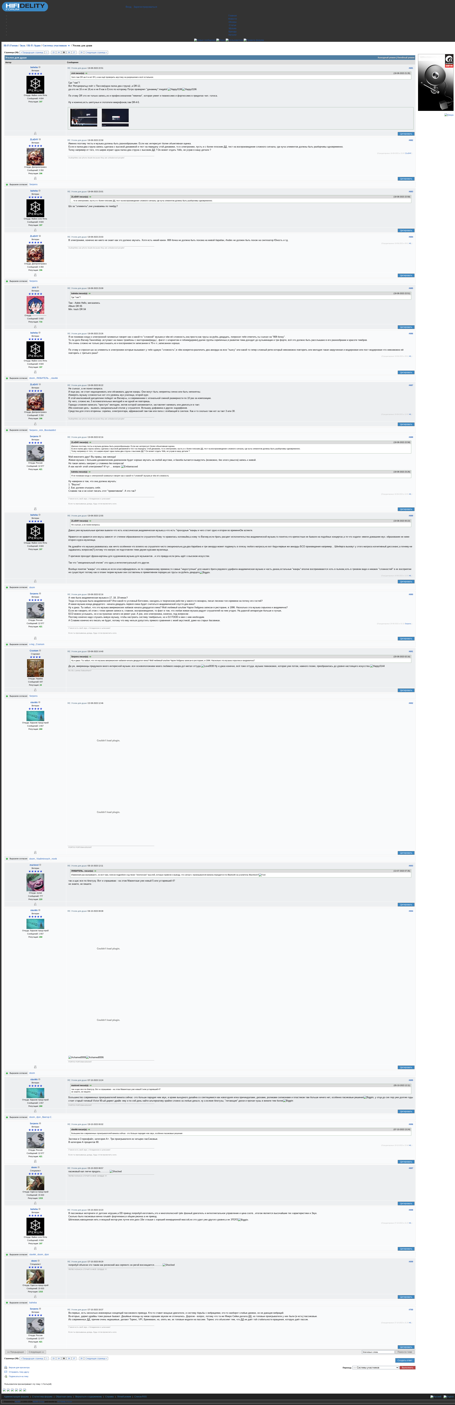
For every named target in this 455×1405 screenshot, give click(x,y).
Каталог (233, 35)
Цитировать (406, 134)
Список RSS (140, 1396)
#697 (411, 1168)
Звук (22, 45)
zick (34, 287)
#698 (411, 1210)
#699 (411, 1262)
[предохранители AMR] (4, 1390)
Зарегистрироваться (145, 6)
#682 (411, 140)
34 (59, 52)
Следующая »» (36, 1352)
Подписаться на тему (18, 1376)
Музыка (232, 28)
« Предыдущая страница (32, 52)
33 (53, 52)
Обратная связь (64, 1396)
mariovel (34, 865)
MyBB (17, 1402)
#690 (411, 594)
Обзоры (233, 22)
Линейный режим (405, 58)
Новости (232, 19)
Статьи (232, 25)
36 (69, 52)
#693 (411, 866)
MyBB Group (38, 1402)
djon (38, 1117)
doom (32, 378)
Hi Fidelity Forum (64, 1402)
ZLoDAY (34, 139)
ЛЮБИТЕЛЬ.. (43, 378)
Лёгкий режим (124, 1396)
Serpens (33, 184)
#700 (411, 1310)
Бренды (233, 31)
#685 (411, 288)
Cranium (40, 644)
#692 (411, 703)
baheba (34, 67)
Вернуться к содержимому (88, 1396)
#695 (411, 1080)
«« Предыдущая (15, 1352)
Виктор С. (47, 1117)
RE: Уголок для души (77, 68)
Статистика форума (42, 1396)
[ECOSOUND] (16, 1390)
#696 (411, 1124)
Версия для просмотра (19, 1367)
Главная (232, 15)
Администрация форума (16, 1396)
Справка (109, 1396)
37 (74, 52)
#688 (411, 437)
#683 (411, 191)
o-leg (31, 644)
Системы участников (55, 45)
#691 (411, 651)
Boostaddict (50, 430)
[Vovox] (24, 1390)
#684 (411, 237)
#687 (411, 385)
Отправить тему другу (19, 1372)
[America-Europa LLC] (8, 1390)
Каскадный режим (387, 58)
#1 (410, 243)
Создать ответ (405, 1360)
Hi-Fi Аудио (34, 45)
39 (81, 52)
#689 (411, 516)
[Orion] (449, 115)
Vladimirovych (43, 859)
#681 (411, 68)
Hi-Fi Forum (11, 45)
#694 (411, 911)
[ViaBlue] (12, 1390)
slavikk (54, 378)
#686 (411, 333)
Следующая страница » (96, 52)
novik (54, 859)
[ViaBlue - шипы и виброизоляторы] (20, 1390)
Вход (128, 6)
